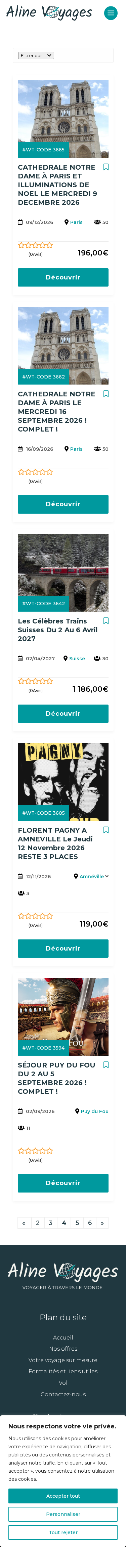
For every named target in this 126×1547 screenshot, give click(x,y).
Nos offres (63, 1349)
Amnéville (92, 877)
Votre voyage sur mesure (63, 1360)
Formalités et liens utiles (63, 1371)
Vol (63, 1383)
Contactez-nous (63, 1394)
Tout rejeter (63, 1532)
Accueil (63, 1337)
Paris (76, 222)
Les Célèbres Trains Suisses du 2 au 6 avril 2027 (58, 630)
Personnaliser (63, 1514)
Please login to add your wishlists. (106, 169)
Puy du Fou (95, 1111)
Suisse (77, 659)
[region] (63, 1481)
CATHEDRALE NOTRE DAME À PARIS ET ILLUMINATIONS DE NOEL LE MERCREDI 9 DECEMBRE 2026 (57, 184)
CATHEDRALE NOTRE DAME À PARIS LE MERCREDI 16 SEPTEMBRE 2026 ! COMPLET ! (56, 411)
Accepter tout (63, 1496)
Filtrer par (31, 55)
